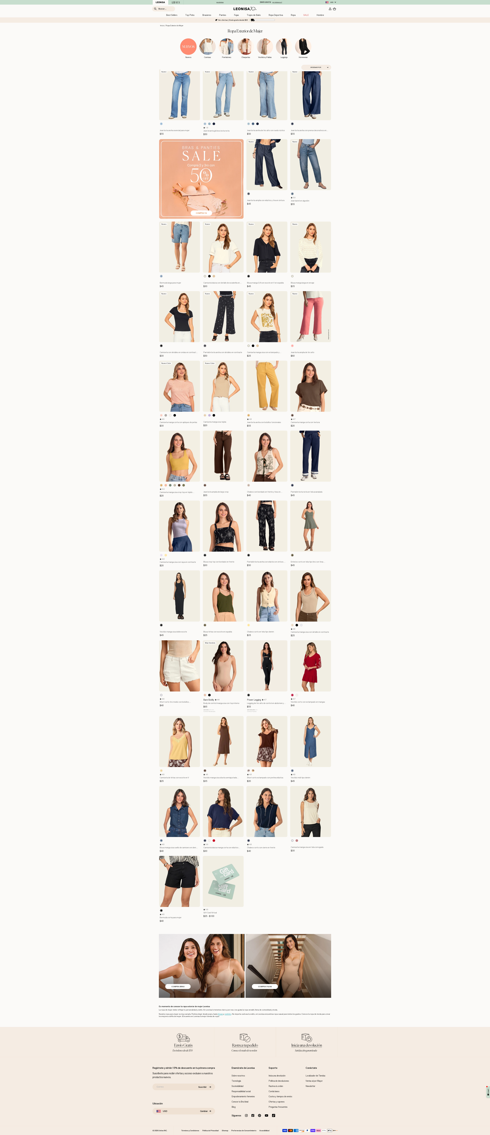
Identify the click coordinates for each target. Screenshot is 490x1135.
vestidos (228, 1014)
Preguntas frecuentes (278, 1107)
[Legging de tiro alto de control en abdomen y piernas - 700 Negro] (248, 695)
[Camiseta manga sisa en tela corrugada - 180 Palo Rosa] (297, 840)
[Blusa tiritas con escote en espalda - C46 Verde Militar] (205, 625)
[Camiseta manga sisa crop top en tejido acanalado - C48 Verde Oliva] (183, 485)
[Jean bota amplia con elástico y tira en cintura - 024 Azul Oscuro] (248, 193)
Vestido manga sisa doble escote (173, 631)
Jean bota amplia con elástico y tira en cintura (265, 200)
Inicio (162, 26)
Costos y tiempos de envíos (280, 1096)
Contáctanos (274, 1091)
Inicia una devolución (277, 1075)
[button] (204, 128)
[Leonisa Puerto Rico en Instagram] (246, 1116)
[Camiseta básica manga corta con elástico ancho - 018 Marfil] (209, 840)
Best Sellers (171, 15)
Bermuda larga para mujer (170, 283)
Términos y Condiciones (190, 1130)
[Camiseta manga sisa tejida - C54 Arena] (205, 415)
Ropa (293, 15)
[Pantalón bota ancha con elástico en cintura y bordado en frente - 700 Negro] (248, 555)
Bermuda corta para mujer (170, 917)
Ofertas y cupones (276, 1101)
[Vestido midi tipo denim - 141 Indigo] (292, 770)
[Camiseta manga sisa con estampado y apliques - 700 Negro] (253, 345)
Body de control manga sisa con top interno (221, 703)
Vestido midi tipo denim (300, 777)
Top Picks (189, 15)
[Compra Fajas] (288, 966)
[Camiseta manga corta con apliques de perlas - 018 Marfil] (170, 415)
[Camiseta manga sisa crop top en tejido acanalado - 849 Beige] (174, 485)
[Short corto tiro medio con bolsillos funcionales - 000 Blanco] (161, 695)
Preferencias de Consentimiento (243, 1130)
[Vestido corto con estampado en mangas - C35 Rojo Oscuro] (292, 695)
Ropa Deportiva (276, 15)
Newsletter (310, 1086)
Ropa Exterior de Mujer (174, 26)
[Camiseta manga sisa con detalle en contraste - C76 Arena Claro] (292, 625)
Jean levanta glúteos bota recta (216, 131)
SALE (306, 15)
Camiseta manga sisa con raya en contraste (178, 562)
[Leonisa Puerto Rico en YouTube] (266, 1116)
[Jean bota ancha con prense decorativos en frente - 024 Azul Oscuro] (292, 124)
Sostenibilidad (237, 1086)
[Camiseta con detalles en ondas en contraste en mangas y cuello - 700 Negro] (161, 345)
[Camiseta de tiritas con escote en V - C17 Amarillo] (161, 770)
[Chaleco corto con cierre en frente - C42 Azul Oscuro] (248, 840)
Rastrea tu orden (276, 1086)
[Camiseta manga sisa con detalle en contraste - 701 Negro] (297, 625)
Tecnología (236, 1080)
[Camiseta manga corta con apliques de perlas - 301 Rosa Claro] (161, 415)
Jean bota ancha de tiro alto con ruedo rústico (266, 130)
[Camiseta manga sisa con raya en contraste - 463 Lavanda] (161, 555)
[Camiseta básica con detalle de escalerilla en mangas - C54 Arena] (214, 276)
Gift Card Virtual (210, 912)
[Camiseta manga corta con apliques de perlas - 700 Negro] (174, 415)
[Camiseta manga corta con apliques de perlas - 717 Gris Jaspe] (165, 415)
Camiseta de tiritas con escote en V (174, 777)
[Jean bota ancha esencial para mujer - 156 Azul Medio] (161, 124)
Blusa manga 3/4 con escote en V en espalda (265, 283)
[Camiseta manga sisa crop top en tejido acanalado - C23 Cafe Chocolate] (179, 485)
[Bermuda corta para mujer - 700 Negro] (161, 910)
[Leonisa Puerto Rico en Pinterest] (259, 1116)
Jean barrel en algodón (300, 200)
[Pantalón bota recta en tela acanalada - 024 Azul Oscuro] (292, 485)
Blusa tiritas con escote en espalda (217, 631)
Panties (222, 15)
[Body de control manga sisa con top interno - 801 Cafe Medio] (205, 695)
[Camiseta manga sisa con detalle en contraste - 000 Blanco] (301, 625)
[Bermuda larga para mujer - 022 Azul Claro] (161, 276)
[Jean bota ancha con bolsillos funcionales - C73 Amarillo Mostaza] (248, 415)
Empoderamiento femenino (243, 1096)
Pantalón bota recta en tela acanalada (306, 492)
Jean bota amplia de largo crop (216, 492)
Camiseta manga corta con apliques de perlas (178, 422)
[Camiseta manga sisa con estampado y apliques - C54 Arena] (257, 345)
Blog (233, 1107)
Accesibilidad (264, 1130)
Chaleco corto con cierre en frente (261, 847)
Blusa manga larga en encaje (302, 283)
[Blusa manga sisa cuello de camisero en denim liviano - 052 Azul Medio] (161, 840)
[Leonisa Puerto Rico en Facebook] (253, 1116)
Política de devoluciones (279, 1080)
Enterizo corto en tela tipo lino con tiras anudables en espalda (307, 563)
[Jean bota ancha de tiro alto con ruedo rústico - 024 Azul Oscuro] (257, 124)
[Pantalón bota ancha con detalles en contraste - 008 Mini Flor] (205, 345)
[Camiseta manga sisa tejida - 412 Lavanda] (209, 415)
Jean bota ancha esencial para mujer (174, 130)
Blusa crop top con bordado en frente (218, 562)
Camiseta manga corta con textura (305, 422)
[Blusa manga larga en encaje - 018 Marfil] (292, 276)
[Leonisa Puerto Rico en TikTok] (273, 1116)
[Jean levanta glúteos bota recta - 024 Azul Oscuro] (214, 124)
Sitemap (225, 1130)
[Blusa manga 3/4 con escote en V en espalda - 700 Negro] (248, 276)
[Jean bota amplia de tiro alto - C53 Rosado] (292, 345)
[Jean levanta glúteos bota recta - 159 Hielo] (205, 124)
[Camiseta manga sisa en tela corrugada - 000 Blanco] (292, 840)
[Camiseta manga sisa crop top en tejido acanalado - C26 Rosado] (165, 485)
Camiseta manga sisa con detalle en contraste (310, 632)
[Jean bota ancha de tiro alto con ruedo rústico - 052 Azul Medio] (253, 124)
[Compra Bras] (201, 966)
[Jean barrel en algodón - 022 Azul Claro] (292, 193)
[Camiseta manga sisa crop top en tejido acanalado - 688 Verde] (170, 485)
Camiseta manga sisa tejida (214, 422)
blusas (220, 1014)
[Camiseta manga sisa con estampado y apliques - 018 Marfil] (248, 345)
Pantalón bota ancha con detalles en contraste (222, 352)
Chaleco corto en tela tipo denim (260, 631)
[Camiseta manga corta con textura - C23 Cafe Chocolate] (292, 415)
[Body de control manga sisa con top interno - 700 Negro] (209, 695)
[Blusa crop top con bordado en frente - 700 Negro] (205, 555)
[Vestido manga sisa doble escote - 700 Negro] (161, 625)
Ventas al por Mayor (314, 1080)
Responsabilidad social (241, 1091)
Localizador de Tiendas (315, 1075)
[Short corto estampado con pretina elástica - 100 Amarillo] (253, 770)
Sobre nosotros (238, 1075)
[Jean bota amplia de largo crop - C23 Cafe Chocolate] (205, 485)
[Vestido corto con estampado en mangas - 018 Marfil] (297, 695)
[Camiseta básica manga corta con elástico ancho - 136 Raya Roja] (214, 840)
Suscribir (202, 1086)
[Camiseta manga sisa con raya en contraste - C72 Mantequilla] (165, 555)
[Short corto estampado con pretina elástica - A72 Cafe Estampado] (248, 770)
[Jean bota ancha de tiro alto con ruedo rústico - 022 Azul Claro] (248, 124)
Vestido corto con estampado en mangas (308, 702)
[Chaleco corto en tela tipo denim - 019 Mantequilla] (248, 625)
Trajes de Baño (254, 15)
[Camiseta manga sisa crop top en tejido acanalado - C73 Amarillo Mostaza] (161, 485)
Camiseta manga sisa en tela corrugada (307, 847)
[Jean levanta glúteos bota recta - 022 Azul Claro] (209, 124)
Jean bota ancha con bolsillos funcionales (264, 422)
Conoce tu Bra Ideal (240, 1101)
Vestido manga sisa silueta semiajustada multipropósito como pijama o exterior (220, 778)
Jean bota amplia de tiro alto (302, 352)
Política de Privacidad (210, 1130)
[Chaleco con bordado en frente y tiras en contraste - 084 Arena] (248, 485)
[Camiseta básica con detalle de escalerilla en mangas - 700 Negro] (209, 276)
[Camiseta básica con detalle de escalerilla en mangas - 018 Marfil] (205, 276)
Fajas (236, 15)
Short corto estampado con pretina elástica (265, 777)
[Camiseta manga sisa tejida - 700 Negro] (214, 415)
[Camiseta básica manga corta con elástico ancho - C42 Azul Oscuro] (205, 840)
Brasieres (206, 15)
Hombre (320, 15)
